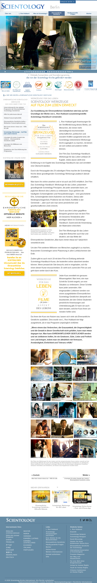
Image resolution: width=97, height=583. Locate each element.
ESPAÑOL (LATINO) (31, 538)
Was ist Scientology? (40, 13)
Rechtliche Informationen (82, 582)
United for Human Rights (79, 565)
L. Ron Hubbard (24, 13)
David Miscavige (76, 539)
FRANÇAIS (10, 542)
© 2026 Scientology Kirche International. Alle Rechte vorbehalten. (30, 580)
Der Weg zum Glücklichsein (17, 90)
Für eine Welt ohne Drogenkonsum (77, 562)
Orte (47, 557)
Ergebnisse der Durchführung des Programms (15, 150)
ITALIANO (27, 547)
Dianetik (73, 532)
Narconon (49, 89)
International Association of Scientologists (79, 551)
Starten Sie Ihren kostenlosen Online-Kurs (79, 542)
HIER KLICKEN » (14, 217)
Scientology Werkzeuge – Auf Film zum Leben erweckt (15, 133)
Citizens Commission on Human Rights (78, 571)
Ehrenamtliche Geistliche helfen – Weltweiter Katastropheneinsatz (15, 122)
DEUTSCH (10, 557)
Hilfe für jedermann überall (13, 114)
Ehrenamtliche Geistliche (57, 13)
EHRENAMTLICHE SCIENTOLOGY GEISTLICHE (36, 95)
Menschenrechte (68, 90)
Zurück (28, 71)
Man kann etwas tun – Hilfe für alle (15, 127)
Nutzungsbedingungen (63, 582)
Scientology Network (78, 534)
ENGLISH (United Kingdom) (12, 536)
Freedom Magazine (77, 554)
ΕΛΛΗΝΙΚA (28, 545)
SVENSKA (27, 536)
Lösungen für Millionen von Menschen (13, 145)
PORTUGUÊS (29, 550)
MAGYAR (27, 531)
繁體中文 (9, 552)
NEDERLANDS (11, 555)
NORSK (26, 533)
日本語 (8, 547)
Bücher (88, 13)
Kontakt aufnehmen (53, 554)
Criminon (38, 90)
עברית (9, 545)
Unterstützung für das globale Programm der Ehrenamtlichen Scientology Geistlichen (14, 109)
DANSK (9, 540)
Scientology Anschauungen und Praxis (51, 533)
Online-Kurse (51, 549)
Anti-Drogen (58, 90)
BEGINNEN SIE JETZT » (14, 184)
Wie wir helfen (6, 91)
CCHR (78, 90)
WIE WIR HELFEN (13, 95)
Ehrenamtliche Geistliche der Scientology (79, 546)
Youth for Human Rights (79, 568)
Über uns (8, 13)
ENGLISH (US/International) (13, 532)
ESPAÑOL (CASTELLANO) (29, 542)
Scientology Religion (78, 537)
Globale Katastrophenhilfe (12, 118)
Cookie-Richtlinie (46, 582)
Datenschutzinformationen (28, 582)
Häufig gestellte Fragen (72, 13)
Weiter (69, 71)
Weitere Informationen (54, 552)
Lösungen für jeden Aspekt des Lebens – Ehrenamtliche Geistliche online (14, 139)
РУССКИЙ (10, 550)
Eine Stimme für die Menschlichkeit (53, 539)
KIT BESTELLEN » (14, 273)
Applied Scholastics (27, 90)
